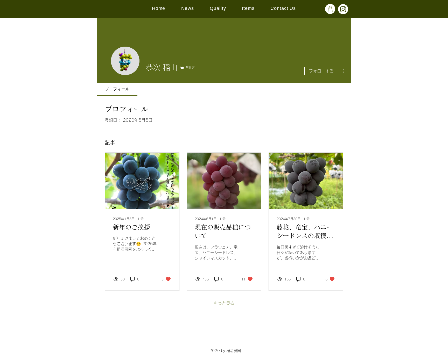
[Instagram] (343, 9)
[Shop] (330, 9)
